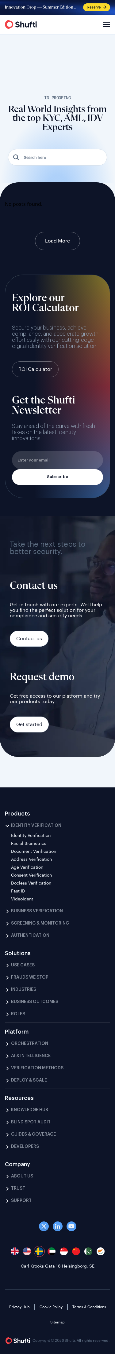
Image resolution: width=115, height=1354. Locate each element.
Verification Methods (37, 1068)
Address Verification (31, 859)
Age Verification (27, 867)
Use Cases (23, 965)
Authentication (30, 935)
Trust (18, 1188)
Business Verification (37, 911)
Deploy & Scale (29, 1080)
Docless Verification (31, 883)
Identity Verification (36, 825)
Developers (25, 1146)
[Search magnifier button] (16, 157)
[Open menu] (105, 24)
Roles (18, 1014)
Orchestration (29, 1044)
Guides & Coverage (33, 1134)
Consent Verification (31, 875)
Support (21, 1201)
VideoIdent (22, 899)
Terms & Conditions (89, 1307)
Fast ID (18, 891)
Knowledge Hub (29, 1110)
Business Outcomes (34, 1002)
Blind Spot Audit (31, 1122)
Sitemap (57, 1322)
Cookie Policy (51, 1307)
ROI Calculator (35, 369)
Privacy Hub (19, 1307)
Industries (23, 989)
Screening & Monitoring (40, 923)
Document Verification (33, 851)
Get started (29, 724)
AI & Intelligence (31, 1056)
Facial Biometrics (28, 843)
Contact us (29, 638)
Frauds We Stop (29, 977)
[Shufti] (21, 24)
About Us (22, 1176)
